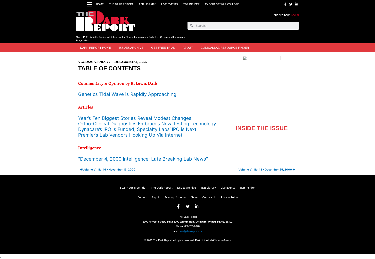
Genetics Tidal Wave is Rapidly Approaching (127, 94)
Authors (142, 197)
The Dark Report (121, 4)
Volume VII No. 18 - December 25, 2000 (265, 169)
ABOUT (188, 47)
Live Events (169, 4)
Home (100, 4)
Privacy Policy (229, 197)
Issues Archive (186, 187)
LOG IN (295, 15)
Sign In (156, 197)
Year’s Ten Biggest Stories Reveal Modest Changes (134, 118)
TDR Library (147, 4)
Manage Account (175, 197)
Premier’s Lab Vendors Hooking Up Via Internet (130, 135)
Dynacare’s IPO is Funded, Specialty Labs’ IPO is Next (137, 129)
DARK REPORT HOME (95, 47)
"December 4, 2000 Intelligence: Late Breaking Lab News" (143, 159)
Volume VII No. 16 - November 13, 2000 (109, 169)
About (194, 197)
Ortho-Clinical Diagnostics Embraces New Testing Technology (147, 123)
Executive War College (222, 4)
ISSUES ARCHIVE (131, 47)
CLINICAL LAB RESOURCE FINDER (225, 47)
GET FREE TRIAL (163, 47)
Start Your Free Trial (133, 187)
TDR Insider (191, 4)
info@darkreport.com (191, 231)
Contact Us (209, 197)
